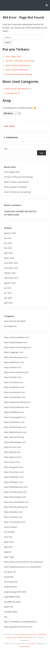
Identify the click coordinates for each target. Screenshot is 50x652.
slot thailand (9, 532)
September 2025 (11, 278)
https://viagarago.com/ (14, 352)
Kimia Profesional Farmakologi (18, 74)
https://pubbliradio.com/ (14, 387)
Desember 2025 (11, 263)
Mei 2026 (8, 248)
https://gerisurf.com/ (13, 457)
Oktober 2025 (10, 273)
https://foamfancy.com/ (14, 472)
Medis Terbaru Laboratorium (17, 65)
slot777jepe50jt (10, 582)
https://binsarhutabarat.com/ (16, 502)
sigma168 (8, 547)
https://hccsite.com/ (12, 447)
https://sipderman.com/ (14, 362)
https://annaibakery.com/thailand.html (20, 621)
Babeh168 (8, 606)
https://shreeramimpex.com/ (16, 372)
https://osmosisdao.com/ (15, 397)
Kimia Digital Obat (13, 56)
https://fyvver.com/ (12, 462)
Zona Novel (9, 126)
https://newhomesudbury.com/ (17, 402)
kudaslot (7, 552)
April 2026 (8, 253)
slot (5, 616)
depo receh (9, 542)
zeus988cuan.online (12, 602)
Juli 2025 (7, 288)
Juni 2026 (8, 243)
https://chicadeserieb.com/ (15, 492)
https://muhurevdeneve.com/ (16, 407)
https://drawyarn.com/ (13, 482)
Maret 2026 (9, 258)
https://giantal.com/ (12, 452)
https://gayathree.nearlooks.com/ (18, 626)
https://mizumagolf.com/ (14, 417)
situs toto (8, 537)
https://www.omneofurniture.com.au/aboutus (23, 562)
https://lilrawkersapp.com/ (15, 427)
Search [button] (7, 42)
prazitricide (8, 577)
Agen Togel (9, 557)
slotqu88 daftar (10, 611)
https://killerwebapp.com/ (15, 442)
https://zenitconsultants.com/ (16, 337)
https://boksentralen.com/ (15, 497)
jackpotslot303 (10, 586)
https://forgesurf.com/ (13, 467)
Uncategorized (11, 93)
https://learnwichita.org (14, 437)
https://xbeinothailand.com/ (16, 342)
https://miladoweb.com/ (14, 422)
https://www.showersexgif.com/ (17, 347)
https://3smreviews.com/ (14, 522)
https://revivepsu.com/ (13, 382)
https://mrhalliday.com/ (14, 412)
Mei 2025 (8, 298)
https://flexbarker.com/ (14, 477)
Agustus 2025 (10, 283)
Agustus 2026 (10, 233)
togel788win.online (12, 596)
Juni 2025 (8, 293)
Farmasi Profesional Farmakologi (19, 60)
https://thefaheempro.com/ (15, 357)
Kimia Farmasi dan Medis (16, 88)
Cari (5, 148)
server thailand (10, 527)
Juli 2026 (7, 238)
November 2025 (11, 268)
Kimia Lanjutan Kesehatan (16, 69)
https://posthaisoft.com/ (14, 392)
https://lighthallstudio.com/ (15, 432)
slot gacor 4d (9, 572)
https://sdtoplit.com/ (12, 377)
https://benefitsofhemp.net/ (16, 507)
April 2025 (8, 303)
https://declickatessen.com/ (16, 487)
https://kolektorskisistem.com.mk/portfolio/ (22, 567)
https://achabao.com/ (13, 517)
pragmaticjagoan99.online (15, 592)
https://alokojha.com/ (13, 512)
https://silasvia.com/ (12, 367)
